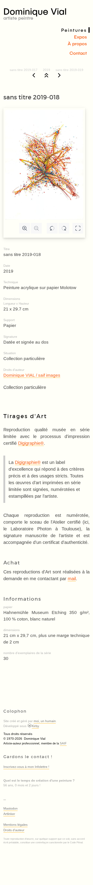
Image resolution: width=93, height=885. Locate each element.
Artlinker (9, 814)
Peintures (74, 30)
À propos (77, 43)
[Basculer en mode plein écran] (77, 228)
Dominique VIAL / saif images (31, 375)
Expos (80, 36)
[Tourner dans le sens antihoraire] (52, 228)
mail (72, 578)
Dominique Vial (35, 13)
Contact (78, 53)
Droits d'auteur (13, 830)
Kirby (35, 726)
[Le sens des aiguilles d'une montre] (63, 228)
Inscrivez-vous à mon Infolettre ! (26, 767)
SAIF (63, 743)
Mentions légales (15, 824)
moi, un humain (45, 721)
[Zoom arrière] (36, 228)
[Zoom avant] (24, 228)
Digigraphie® (31, 443)
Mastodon (10, 808)
